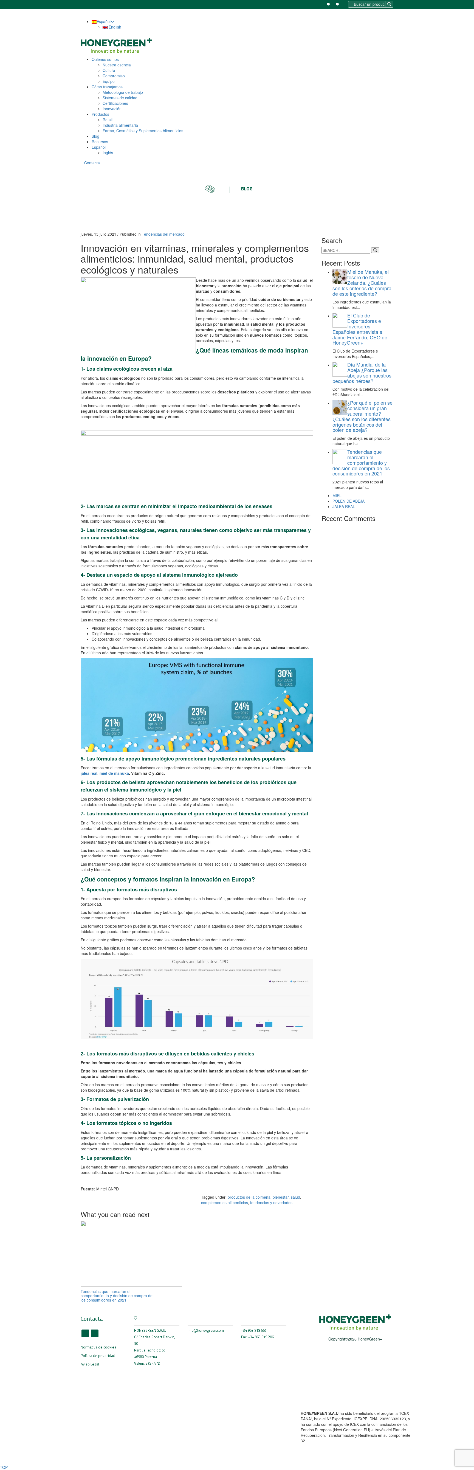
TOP (4, 1467)
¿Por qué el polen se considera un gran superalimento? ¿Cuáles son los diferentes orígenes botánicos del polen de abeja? (362, 416)
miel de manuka (114, 773)
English (114, 27)
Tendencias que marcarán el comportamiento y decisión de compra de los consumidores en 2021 (117, 1296)
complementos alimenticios (224, 1202)
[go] (375, 250)
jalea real (89, 773)
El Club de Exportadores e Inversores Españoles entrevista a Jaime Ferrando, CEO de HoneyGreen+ (359, 329)
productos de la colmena (249, 1197)
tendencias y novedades (271, 1202)
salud (295, 1197)
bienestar (281, 1197)
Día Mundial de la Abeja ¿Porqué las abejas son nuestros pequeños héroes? (361, 372)
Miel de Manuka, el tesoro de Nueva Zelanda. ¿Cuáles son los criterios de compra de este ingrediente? (361, 282)
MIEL (337, 495)
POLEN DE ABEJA (348, 501)
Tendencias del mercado (163, 234)
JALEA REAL (343, 506)
